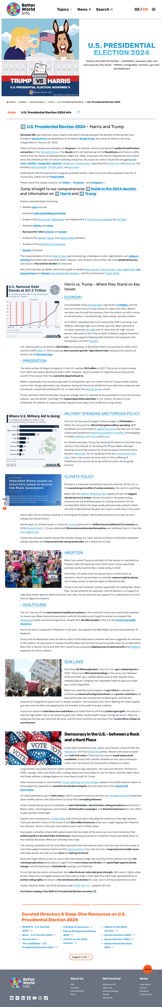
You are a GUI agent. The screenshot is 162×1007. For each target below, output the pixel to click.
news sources (92, 269)
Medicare (135, 646)
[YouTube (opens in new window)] (34, 998)
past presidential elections (64, 273)
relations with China (86, 436)
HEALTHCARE (34, 604)
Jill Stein (122, 219)
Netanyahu (79, 453)
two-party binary (49, 152)
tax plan (93, 341)
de (137, 9)
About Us (77, 978)
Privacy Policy (146, 994)
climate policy (55, 167)
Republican (58, 219)
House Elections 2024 (117, 939)
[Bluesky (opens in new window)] (12, 998)
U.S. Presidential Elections (70, 102)
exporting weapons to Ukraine (107, 432)
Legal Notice (145, 984)
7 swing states (57, 818)
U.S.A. (51, 102)
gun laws (74, 167)
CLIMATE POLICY (79, 476)
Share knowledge (110, 991)
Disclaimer (144, 991)
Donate (106, 994)
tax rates (91, 329)
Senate (42, 237)
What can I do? (109, 984)
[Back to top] (78, 112)
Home (13, 102)
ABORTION (73, 552)
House (50, 237)
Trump (71, 524)
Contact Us (108, 998)
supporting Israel (106, 428)
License (143, 988)
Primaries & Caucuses (76, 926)
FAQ (72, 984)
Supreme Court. (76, 849)
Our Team (75, 988)
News (82, 9)
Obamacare (26, 620)
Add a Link (107, 988)
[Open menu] (153, 9)
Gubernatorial (67, 237)
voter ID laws (59, 256)
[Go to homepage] (21, 9)
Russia (105, 436)
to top (147, 969)
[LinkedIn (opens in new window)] (23, 998)
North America (37, 102)
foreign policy (83, 163)
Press (73, 994)
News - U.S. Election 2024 (37, 935)
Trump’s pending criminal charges (80, 782)
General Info (29, 939)
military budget (38, 167)
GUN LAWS (73, 661)
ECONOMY (73, 297)
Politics (22, 102)
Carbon (34, 528)
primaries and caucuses (52, 244)
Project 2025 (112, 273)
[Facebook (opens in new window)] (29, 998)
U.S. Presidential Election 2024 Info (46, 112)
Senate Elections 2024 (117, 935)
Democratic (44, 219)
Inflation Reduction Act (93, 493)
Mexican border (93, 389)
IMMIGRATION (34, 360)
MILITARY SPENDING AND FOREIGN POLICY (102, 413)
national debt (95, 304)
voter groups (108, 269)
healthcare (68, 163)
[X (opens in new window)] (17, 998)
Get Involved (111, 978)
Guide (12, 112)
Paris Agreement (29, 532)
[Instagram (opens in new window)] (40, 998)
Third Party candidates (99, 219)
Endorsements (77, 991)
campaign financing (119, 795)
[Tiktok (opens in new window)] (46, 998)
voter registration (125, 269)
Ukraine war (113, 163)
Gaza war (130, 163)
